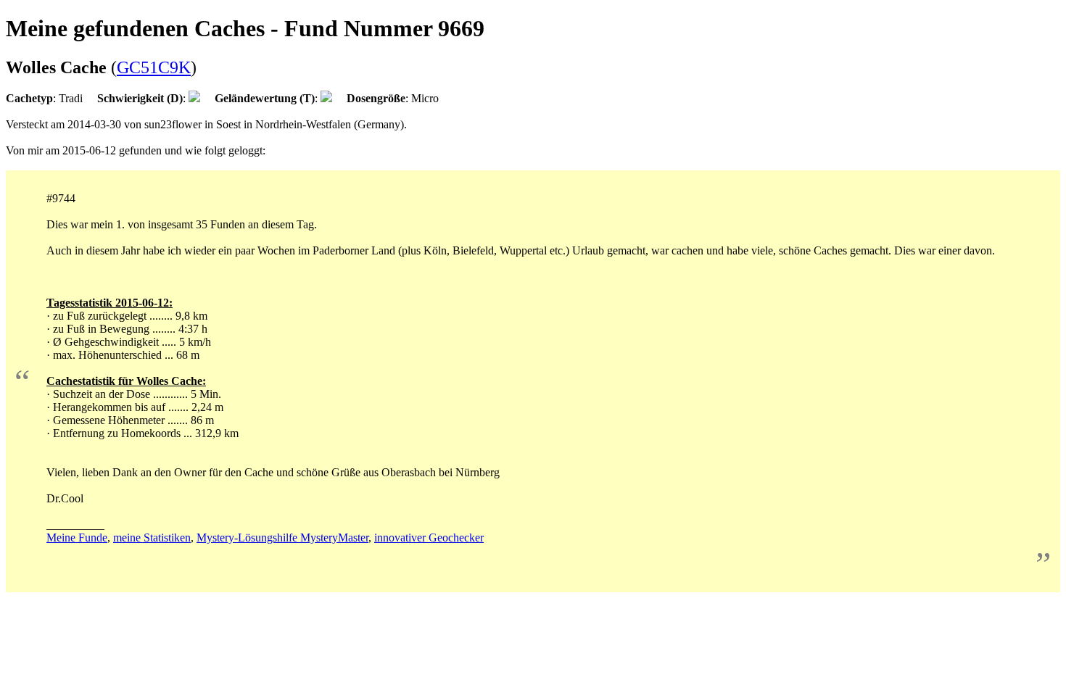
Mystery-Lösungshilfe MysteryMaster (282, 537)
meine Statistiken (152, 537)
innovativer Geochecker (429, 537)
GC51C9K (154, 67)
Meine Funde (76, 537)
